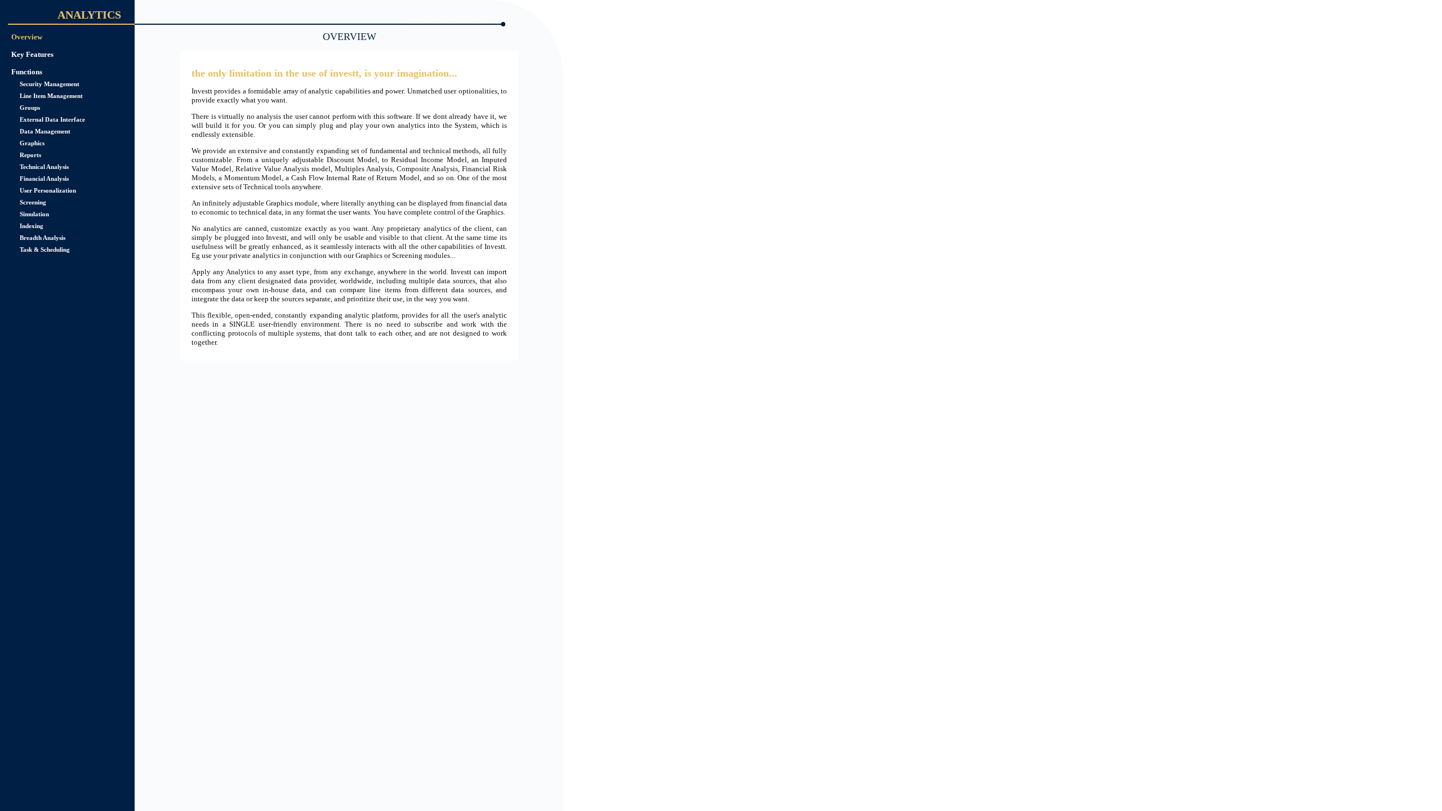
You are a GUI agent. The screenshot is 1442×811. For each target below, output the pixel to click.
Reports (30, 154)
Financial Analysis (44, 178)
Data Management (45, 131)
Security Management (49, 84)
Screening (33, 202)
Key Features (32, 54)
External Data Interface (52, 119)
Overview (26, 37)
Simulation (34, 214)
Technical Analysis (44, 166)
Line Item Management (51, 95)
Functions (26, 72)
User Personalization (48, 190)
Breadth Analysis (42, 237)
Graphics (32, 143)
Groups (30, 107)
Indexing (31, 225)
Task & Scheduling (45, 249)
